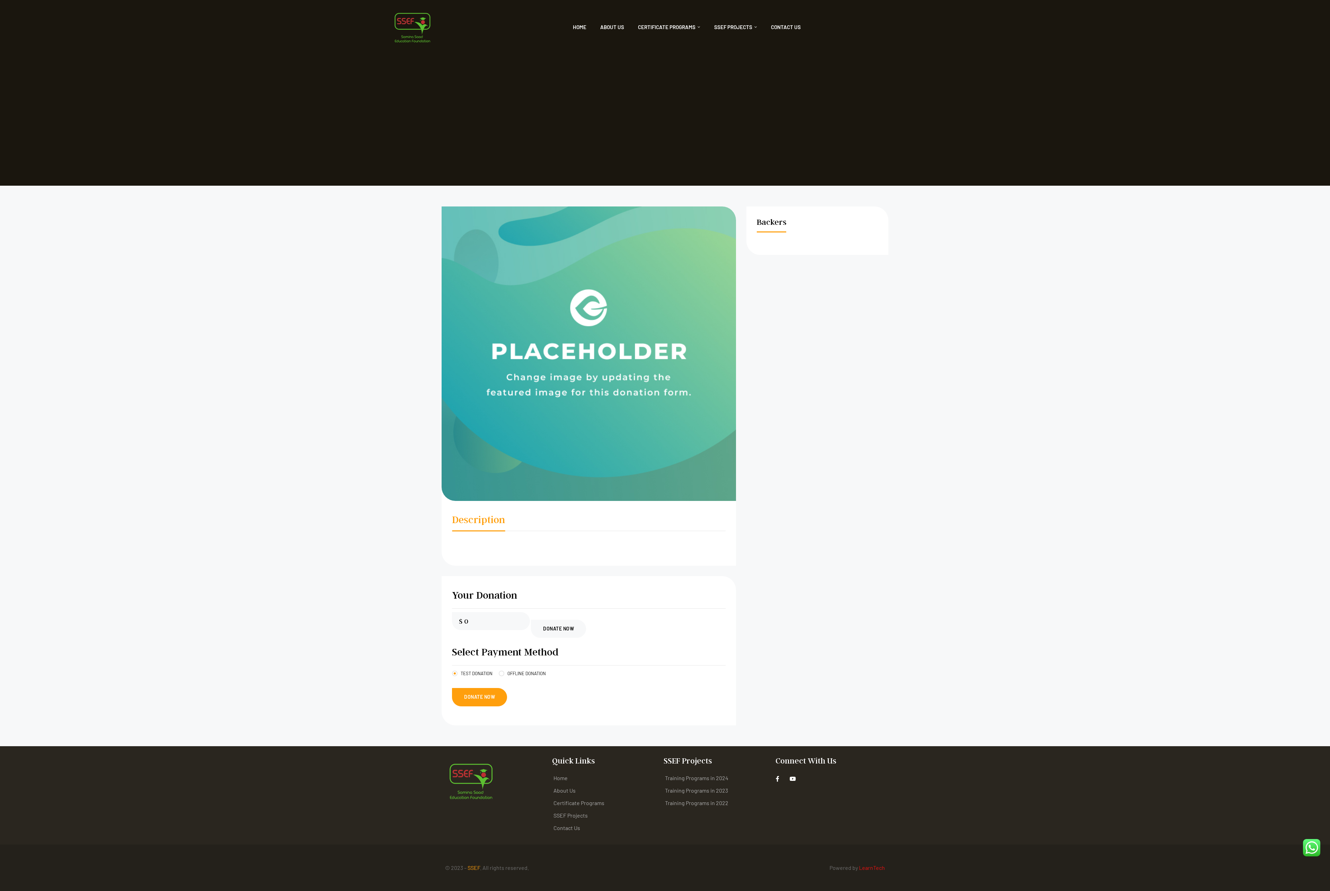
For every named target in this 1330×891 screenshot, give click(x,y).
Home (579, 27)
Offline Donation (526, 673)
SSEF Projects (733, 27)
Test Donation (477, 673)
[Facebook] (778, 779)
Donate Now (558, 629)
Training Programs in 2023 (696, 790)
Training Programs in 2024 (696, 778)
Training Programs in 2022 (696, 803)
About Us (612, 27)
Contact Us (786, 27)
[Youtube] (793, 779)
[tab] (478, 521)
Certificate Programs (666, 27)
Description (478, 519)
